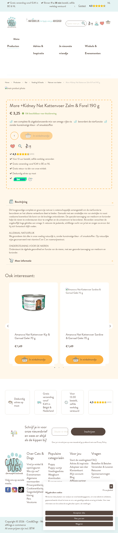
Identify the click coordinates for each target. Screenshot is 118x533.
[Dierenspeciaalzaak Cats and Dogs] (11, 22)
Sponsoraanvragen (100, 474)
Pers (29, 499)
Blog (72, 477)
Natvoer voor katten (55, 82)
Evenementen (34, 475)
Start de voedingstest (80, 460)
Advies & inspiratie (79, 463)
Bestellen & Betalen (101, 463)
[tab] (60, 202)
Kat (26, 82)
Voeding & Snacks (38, 82)
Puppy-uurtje (55, 468)
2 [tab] (59, 367)
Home (7, 82)
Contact (95, 477)
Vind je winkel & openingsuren (35, 466)
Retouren (96, 470)
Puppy (51, 464)
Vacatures (32, 502)
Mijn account (76, 474)
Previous (8, 326)
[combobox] (76, 23)
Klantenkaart (76, 470)
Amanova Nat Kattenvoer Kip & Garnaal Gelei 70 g (32, 336)
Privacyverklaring (35, 485)
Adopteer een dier (79, 467)
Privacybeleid (108, 490)
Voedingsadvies (55, 471)
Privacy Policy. (102, 442)
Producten (17, 82)
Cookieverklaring (35, 488)
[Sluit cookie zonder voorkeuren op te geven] (111, 486)
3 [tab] (63, 367)
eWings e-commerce (15, 525)
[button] (13, 146)
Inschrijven (89, 432)
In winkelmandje (37, 359)
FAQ (94, 460)
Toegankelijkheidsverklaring (37, 493)
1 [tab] (54, 367)
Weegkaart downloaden (54, 476)
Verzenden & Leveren (102, 467)
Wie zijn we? (33, 471)
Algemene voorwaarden (33, 479)
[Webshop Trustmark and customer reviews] (23, 178)
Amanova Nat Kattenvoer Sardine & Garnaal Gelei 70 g (84, 336)
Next (110, 326)
